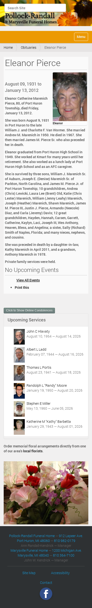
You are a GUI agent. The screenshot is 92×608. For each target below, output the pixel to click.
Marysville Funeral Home (29, 550)
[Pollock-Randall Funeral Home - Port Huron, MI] (42, 15)
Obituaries (28, 47)
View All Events (28, 280)
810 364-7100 (63, 555)
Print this (22, 287)
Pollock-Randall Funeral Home (32, 535)
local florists (32, 451)
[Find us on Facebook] (46, 593)
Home (8, 47)
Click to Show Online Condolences (29, 310)
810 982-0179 (64, 540)
